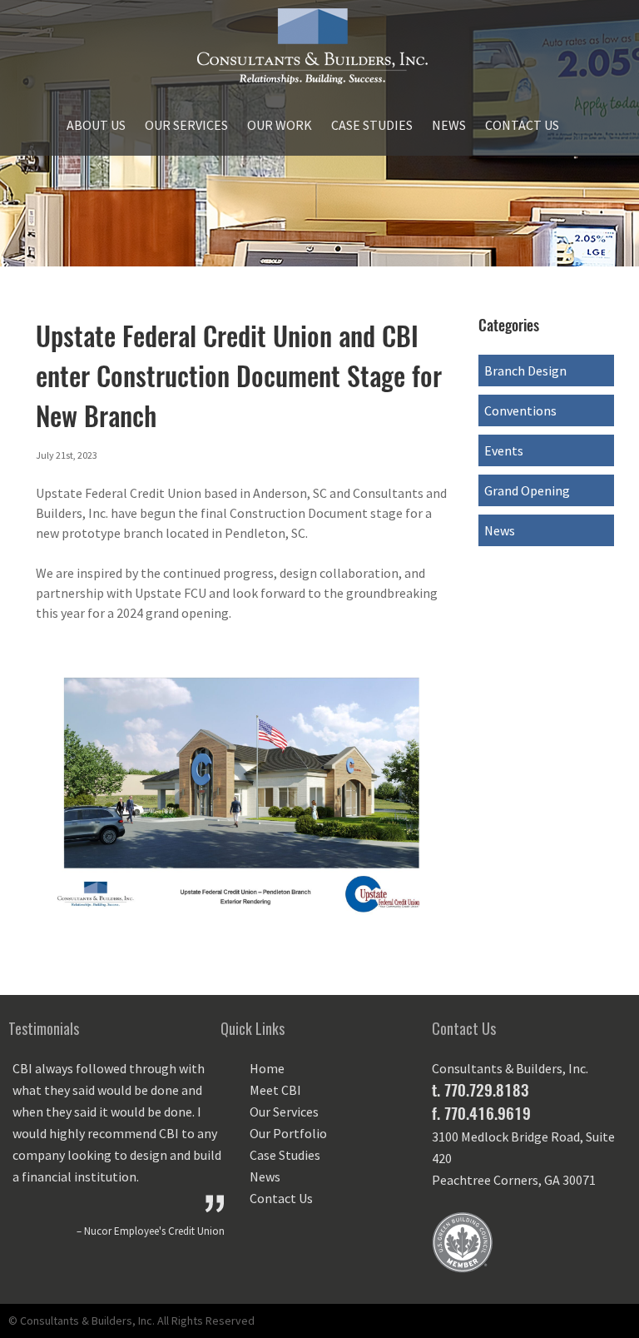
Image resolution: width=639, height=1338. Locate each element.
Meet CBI (275, 1090)
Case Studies (372, 125)
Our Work (279, 125)
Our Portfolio (288, 1133)
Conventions (520, 410)
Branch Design (525, 370)
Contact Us (522, 125)
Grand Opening (527, 490)
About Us (96, 125)
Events (503, 450)
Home (267, 1068)
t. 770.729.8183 (480, 1090)
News (449, 125)
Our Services (186, 125)
